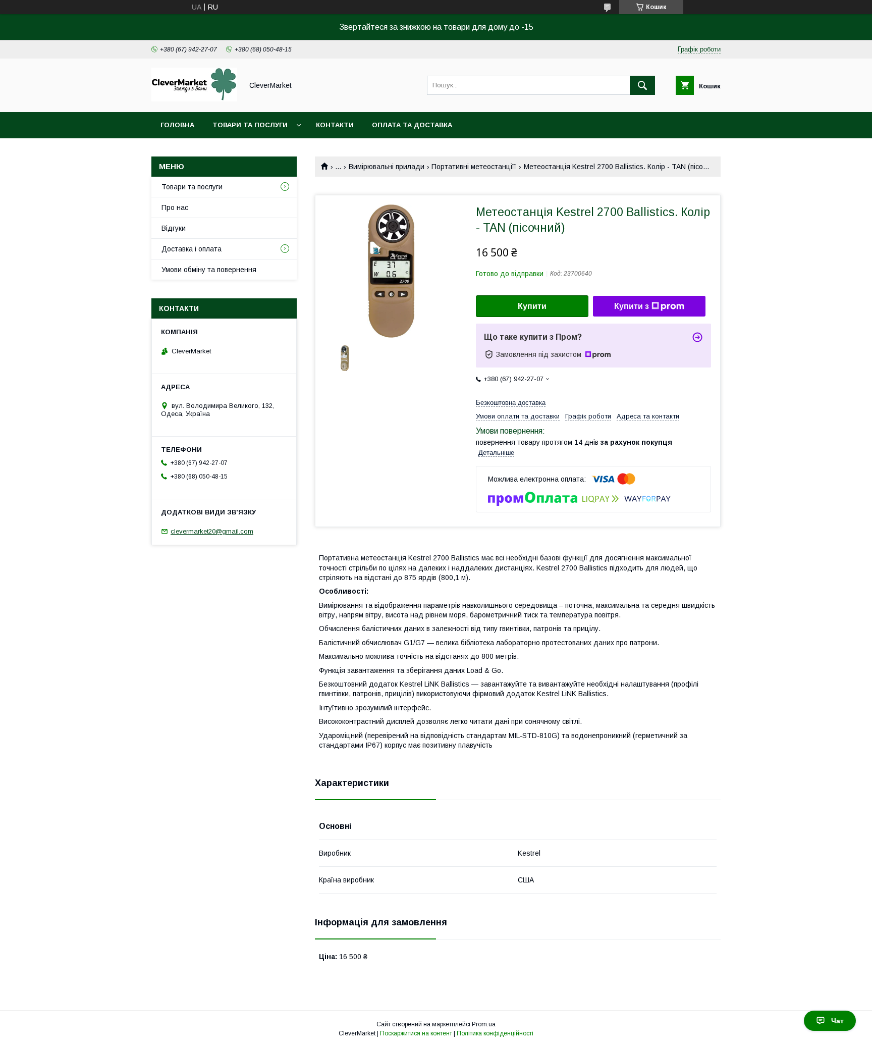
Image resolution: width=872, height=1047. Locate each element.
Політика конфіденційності (495, 1033)
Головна (177, 125)
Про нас (174, 207)
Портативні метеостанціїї (473, 167)
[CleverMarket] (194, 99)
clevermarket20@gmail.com (212, 531)
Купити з (631, 306)
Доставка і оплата (191, 249)
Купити (532, 306)
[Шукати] (642, 85)
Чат (837, 1021)
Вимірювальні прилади (386, 167)
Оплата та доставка (412, 125)
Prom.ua (484, 1024)
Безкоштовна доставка (511, 402)
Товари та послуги (250, 125)
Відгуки (173, 228)
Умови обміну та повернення (208, 270)
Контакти (335, 125)
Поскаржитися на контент (416, 1033)
